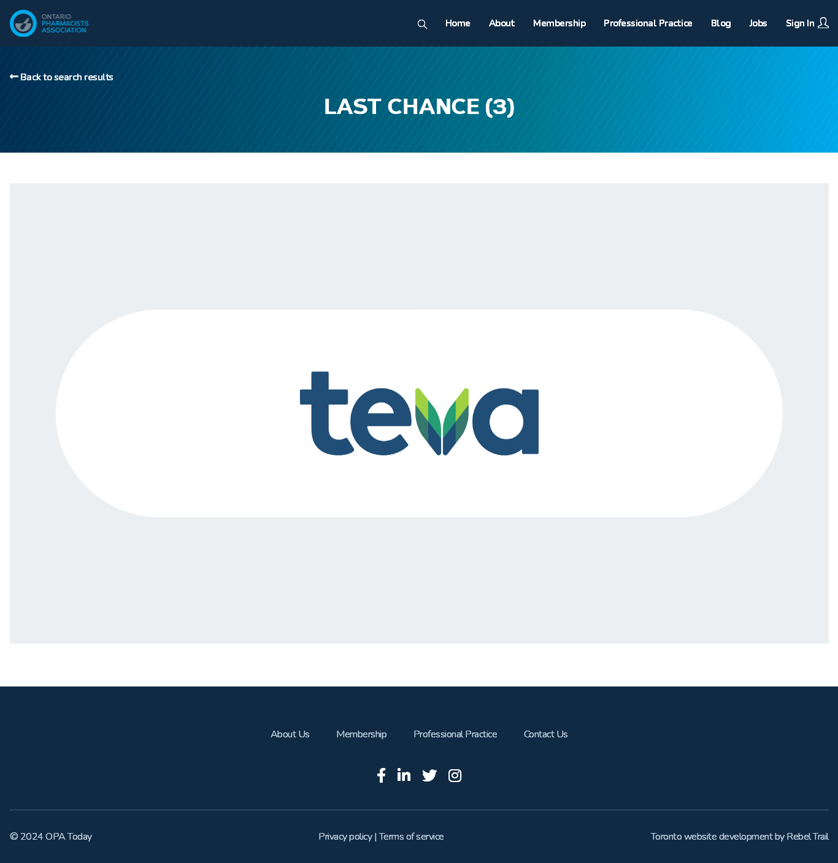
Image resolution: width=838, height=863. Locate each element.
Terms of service (411, 836)
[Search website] (422, 25)
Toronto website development (712, 836)
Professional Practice (455, 734)
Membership (361, 734)
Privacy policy (345, 836)
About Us (290, 734)
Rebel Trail (807, 836)
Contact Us (546, 734)
